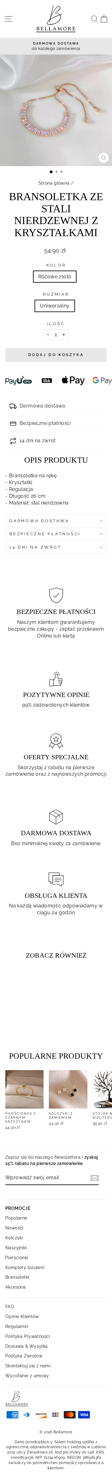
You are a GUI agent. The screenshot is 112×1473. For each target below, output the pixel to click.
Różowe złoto (55, 277)
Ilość (56, 323)
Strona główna (54, 183)
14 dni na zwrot (35, 547)
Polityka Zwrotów (23, 1355)
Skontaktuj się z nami (27, 1365)
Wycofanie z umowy (27, 1375)
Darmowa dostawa (39, 520)
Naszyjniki (16, 1247)
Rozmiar (56, 294)
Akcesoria (15, 1287)
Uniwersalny (54, 306)
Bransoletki (17, 1277)
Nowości (14, 1227)
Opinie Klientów (22, 1316)
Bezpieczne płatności (45, 533)
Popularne (16, 1217)
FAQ (9, 1306)
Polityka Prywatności (27, 1336)
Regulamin (16, 1326)
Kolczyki (14, 1237)
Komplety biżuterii (24, 1267)
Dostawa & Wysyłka (26, 1346)
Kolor (56, 265)
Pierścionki (16, 1257)
